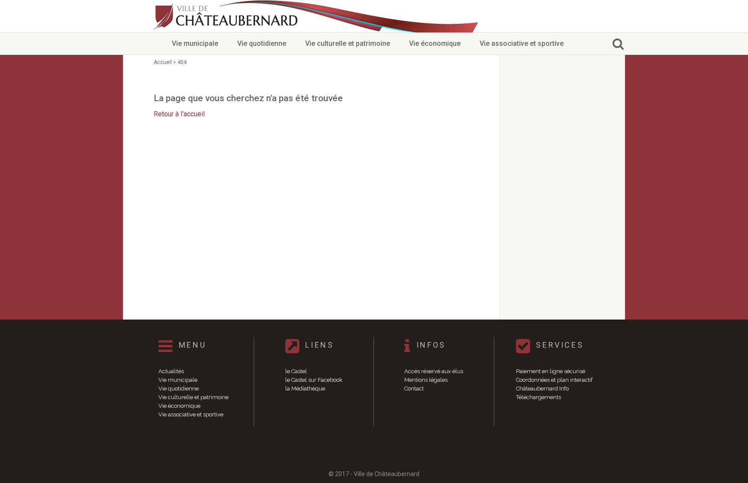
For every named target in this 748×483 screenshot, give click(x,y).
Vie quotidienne (261, 43)
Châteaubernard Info (542, 388)
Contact (414, 388)
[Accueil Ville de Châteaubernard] (227, 16)
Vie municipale (195, 43)
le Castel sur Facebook (313, 380)
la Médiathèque (305, 388)
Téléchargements (538, 397)
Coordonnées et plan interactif (554, 380)
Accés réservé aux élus (433, 371)
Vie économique (435, 43)
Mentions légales (426, 380)
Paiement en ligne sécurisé (550, 371)
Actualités (171, 371)
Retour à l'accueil (179, 114)
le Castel (296, 371)
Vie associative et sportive (522, 43)
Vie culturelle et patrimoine (347, 43)
